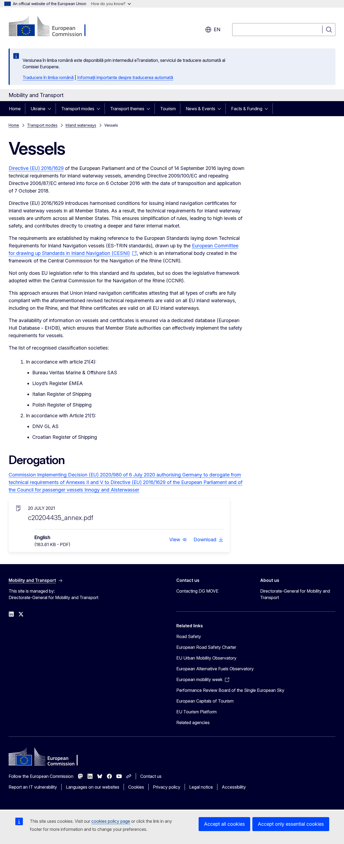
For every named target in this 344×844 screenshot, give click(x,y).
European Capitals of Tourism (205, 701)
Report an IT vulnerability (33, 787)
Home (15, 108)
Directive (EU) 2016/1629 (36, 168)
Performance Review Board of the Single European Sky (230, 690)
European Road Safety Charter (206, 647)
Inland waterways (81, 125)
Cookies (136, 787)
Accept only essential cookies (291, 824)
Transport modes (77, 108)
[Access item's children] (51, 108)
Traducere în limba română (48, 77)
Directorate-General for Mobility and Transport (295, 594)
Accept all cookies (224, 824)
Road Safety (188, 636)
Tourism (168, 108)
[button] (178, 539)
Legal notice (201, 787)
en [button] (217, 29)
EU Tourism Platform (196, 711)
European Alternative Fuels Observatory (215, 668)
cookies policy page (110, 821)
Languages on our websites (92, 787)
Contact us (151, 776)
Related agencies (193, 722)
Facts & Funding (246, 108)
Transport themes (127, 108)
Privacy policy (166, 787)
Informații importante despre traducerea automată (125, 77)
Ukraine (38, 108)
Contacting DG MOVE (197, 591)
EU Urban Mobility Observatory (206, 658)
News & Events (200, 108)
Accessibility (234, 787)
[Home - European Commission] (52, 27)
